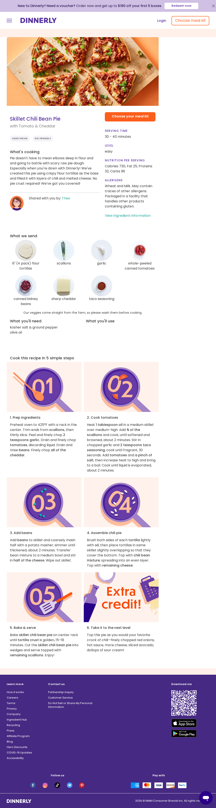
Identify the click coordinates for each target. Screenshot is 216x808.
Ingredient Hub (17, 720)
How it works (15, 692)
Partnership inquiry (61, 692)
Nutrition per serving (125, 160)
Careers (12, 698)
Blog (10, 742)
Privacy (12, 709)
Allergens (114, 180)
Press (10, 731)
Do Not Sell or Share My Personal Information (70, 705)
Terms (11, 703)
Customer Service (60, 698)
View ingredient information (128, 215)
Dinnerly (38, 20)
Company (13, 714)
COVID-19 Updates (19, 753)
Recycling (13, 725)
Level (109, 145)
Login (161, 20)
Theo (66, 198)
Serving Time (116, 131)
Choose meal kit (190, 20)
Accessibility (15, 758)
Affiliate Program (18, 736)
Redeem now (181, 6)
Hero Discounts (17, 747)
